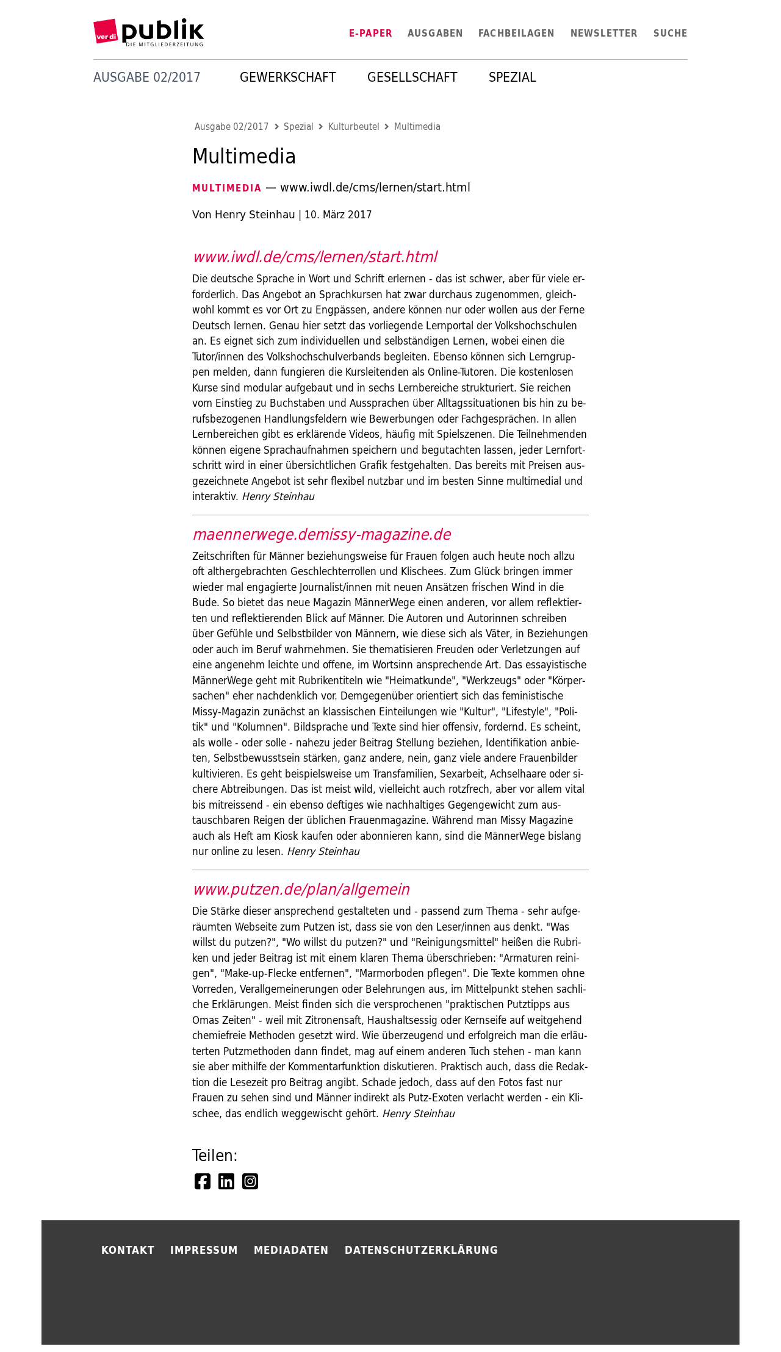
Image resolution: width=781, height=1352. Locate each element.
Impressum (204, 1250)
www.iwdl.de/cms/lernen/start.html (314, 256)
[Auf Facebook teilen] (204, 1181)
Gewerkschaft (288, 77)
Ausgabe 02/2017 (232, 127)
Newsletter (604, 33)
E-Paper (370, 33)
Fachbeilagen (516, 33)
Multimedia (417, 127)
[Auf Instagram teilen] (251, 1181)
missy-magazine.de (382, 534)
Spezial (512, 77)
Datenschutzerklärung (421, 1250)
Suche (670, 33)
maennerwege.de (253, 534)
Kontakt (128, 1250)
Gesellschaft (412, 77)
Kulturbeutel (354, 127)
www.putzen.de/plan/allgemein (300, 889)
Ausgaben (435, 33)
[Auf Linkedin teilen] (227, 1181)
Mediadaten (291, 1250)
